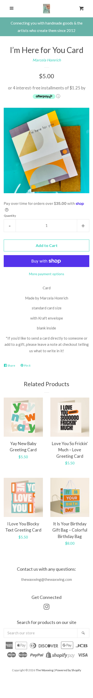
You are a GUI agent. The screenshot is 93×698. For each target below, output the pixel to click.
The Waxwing (44, 670)
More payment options (46, 274)
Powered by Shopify (68, 670)
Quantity (10, 215)
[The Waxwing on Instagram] (47, 607)
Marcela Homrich (46, 60)
